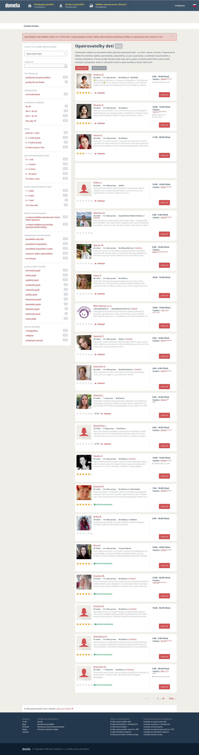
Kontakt (25, 727)
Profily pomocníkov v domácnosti (124, 724)
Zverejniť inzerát (99, 68)
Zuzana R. (98, 486)
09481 (166, 187)
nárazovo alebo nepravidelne (39, 253)
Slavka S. (98, 456)
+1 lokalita (128, 339)
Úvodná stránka (31, 26)
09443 (166, 217)
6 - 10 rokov (31, 174)
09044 (166, 460)
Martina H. (99, 212)
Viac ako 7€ (31, 121)
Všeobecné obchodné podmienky (50, 727)
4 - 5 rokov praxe (33, 142)
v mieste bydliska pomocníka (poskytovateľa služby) (39, 225)
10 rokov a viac (33, 178)
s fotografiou (32, 331)
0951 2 (160, 672)
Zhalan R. (98, 105)
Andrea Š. (98, 74)
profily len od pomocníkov (38, 77)
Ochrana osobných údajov (47, 729)
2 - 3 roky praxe (33, 138)
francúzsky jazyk (33, 299)
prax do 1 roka (32, 133)
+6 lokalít (132, 578)
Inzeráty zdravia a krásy (152, 734)
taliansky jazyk (33, 309)
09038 (166, 491)
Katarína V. (99, 366)
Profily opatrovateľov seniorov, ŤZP (124, 729)
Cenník (40, 721)
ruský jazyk (31, 318)
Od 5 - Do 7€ (31, 116)
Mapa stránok (25, 730)
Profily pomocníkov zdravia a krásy (124, 734)
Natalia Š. (98, 336)
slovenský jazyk (33, 270)
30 (163, 698)
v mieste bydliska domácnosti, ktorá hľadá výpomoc (43, 218)
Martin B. (98, 245)
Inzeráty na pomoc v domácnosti (156, 724)
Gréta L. (97, 182)
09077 (166, 341)
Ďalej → (172, 698)
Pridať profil (81, 68)
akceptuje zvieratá (34, 340)
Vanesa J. (98, 395)
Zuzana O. (99, 606)
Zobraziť (164, 94)
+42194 (159, 582)
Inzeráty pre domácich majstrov (156, 732)
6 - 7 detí (30, 200)
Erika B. (97, 516)
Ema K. (97, 545)
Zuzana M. (99, 575)
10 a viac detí (32, 205)
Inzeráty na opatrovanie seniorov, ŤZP (158, 729)
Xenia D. (98, 135)
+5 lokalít (132, 459)
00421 (160, 252)
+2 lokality (132, 609)
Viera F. (97, 275)
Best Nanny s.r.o (102, 305)
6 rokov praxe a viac (35, 147)
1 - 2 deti (30, 190)
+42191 (159, 112)
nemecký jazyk (33, 290)
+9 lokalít (133, 308)
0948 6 (160, 401)
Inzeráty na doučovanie (152, 727)
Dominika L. (100, 425)
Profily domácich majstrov (120, 732)
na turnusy (31, 258)
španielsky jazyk (33, 304)
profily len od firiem (35, 82)
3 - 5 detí (30, 195)
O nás (24, 721)
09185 (166, 641)
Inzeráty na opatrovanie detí (154, 721)
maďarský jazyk (33, 285)
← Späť (145, 698)
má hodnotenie (33, 94)
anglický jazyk (32, 280)
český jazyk (31, 275)
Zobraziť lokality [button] (63, 708)
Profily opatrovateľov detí (120, 721)
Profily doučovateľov (118, 727)
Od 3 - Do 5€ (31, 111)
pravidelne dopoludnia (36, 244)
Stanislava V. (100, 636)
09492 (166, 371)
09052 (166, 430)
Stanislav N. (99, 666)
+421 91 (160, 311)
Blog (24, 724)
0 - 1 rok (29, 159)
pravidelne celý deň (35, 239)
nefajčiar (30, 335)
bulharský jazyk (33, 314)
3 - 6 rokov (31, 169)
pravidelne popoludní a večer (39, 248)
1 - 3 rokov (31, 164)
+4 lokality (137, 248)
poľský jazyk (31, 294)
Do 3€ (28, 106)
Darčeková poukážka (45, 724)
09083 (166, 79)
